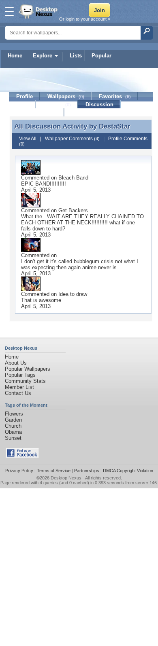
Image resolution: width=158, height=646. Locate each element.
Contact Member (36, 113)
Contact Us (18, 393)
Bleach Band (73, 178)
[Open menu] (9, 11)
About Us (16, 363)
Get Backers (73, 210)
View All (27, 138)
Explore (42, 56)
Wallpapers (65, 96)
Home (15, 56)
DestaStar (114, 126)
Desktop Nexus (66, 477)
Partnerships (86, 470)
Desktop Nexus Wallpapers (39, 11)
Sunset (13, 438)
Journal (57, 104)
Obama (13, 432)
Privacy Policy (19, 470)
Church (13, 426)
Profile (24, 96)
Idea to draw (72, 294)
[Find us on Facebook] (22, 456)
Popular (101, 56)
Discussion (99, 104)
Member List (19, 387)
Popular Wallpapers (27, 369)
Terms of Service (53, 470)
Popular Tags (20, 375)
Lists (76, 56)
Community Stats (25, 381)
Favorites (115, 96)
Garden (13, 420)
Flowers (14, 414)
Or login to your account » (84, 19)
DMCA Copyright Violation (128, 470)
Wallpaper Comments (72, 138)
